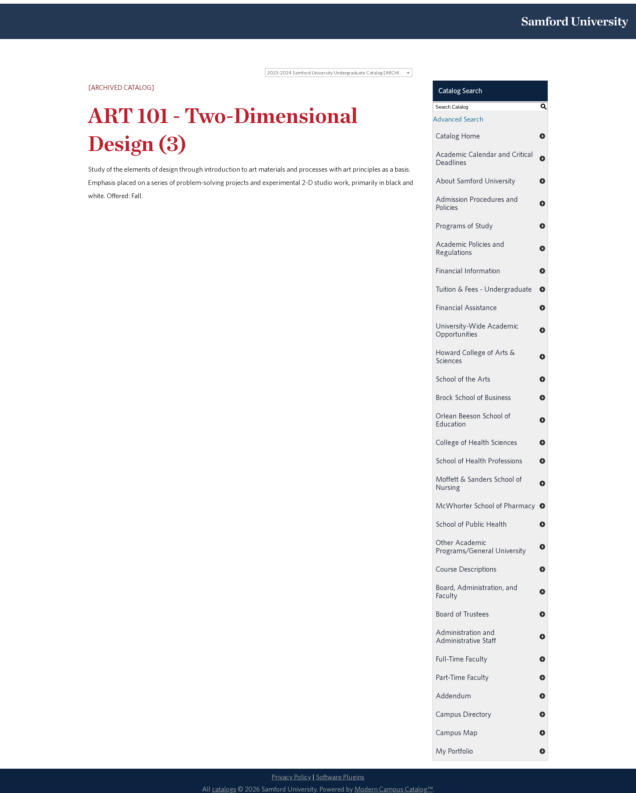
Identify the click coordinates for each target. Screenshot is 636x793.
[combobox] (338, 72)
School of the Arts (463, 379)
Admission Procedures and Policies (477, 203)
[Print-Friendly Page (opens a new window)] (399, 88)
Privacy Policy (291, 777)
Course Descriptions (466, 569)
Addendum (453, 695)
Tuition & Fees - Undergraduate (484, 289)
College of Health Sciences (476, 442)
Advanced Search (458, 119)
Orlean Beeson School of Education (473, 419)
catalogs (224, 789)
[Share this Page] (390, 88)
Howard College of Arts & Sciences (475, 356)
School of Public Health (471, 524)
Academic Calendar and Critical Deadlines (484, 158)
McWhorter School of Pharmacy (485, 505)
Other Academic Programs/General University (481, 546)
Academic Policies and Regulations (470, 248)
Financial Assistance (466, 307)
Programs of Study (464, 225)
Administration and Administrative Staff (466, 636)
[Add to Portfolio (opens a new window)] (380, 88)
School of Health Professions (479, 460)
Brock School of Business (473, 397)
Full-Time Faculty (461, 659)
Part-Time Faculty (462, 677)
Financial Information (468, 270)
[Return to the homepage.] (575, 31)
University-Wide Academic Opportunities (477, 330)
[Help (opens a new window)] (409, 88)
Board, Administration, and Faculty (476, 591)
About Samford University (475, 180)
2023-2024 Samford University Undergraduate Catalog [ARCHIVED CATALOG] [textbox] (339, 73)
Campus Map (456, 732)
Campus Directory (463, 714)
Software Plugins (340, 777)
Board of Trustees (462, 614)
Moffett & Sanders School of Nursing (479, 483)
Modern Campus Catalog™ (393, 789)
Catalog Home (458, 135)
